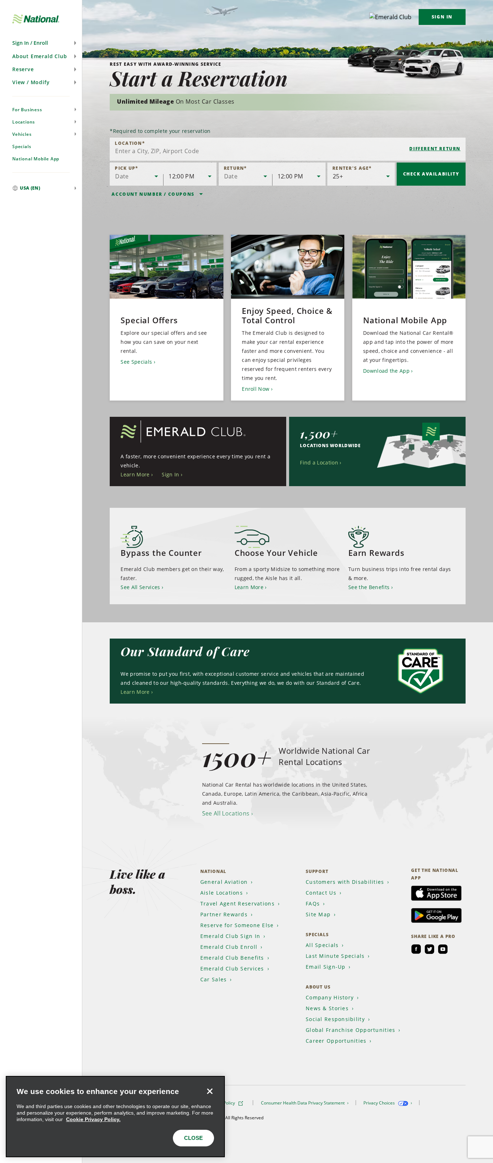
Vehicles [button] (21, 134)
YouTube (443, 949)
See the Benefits (368, 587)
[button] (41, 43)
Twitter (429, 949)
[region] (115, 1116)
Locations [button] (23, 122)
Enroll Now (255, 388)
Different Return (435, 149)
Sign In (442, 17)
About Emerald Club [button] (39, 56)
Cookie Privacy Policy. (93, 1119)
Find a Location (319, 462)
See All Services (140, 587)
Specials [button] (21, 146)
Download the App (386, 370)
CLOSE (193, 1138)
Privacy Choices (379, 1103)
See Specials (136, 361)
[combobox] (288, 149)
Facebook (416, 949)
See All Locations (225, 813)
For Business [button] (27, 110)
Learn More (135, 474)
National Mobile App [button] (35, 159)
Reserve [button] (23, 69)
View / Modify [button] (30, 82)
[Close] (209, 1091)
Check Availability (431, 174)
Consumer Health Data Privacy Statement (303, 1103)
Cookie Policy (222, 1103)
